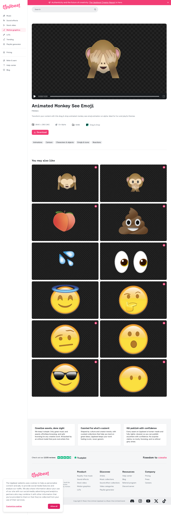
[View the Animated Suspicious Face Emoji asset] (65, 339)
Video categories (107, 486)
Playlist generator (107, 490)
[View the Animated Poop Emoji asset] (133, 222)
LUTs (79, 490)
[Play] (34, 96)
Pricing (148, 476)
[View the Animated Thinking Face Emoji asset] (133, 300)
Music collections (107, 479)
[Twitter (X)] (156, 501)
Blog (124, 479)
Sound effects (83, 479)
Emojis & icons (83, 142)
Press (147, 479)
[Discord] (132, 501)
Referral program (129, 483)
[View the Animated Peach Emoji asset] (65, 222)
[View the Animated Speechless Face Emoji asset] (133, 378)
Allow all (53, 506)
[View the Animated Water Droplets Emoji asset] (65, 261)
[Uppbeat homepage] (13, 6)
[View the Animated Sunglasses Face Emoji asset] (65, 378)
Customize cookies (14, 506)
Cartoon (49, 142)
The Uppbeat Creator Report (102, 2)
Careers (148, 483)
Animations (37, 142)
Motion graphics (83, 486)
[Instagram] (140, 501)
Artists (102, 476)
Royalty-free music (85, 476)
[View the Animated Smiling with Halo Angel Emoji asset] (65, 300)
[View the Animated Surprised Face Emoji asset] (133, 339)
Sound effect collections (110, 483)
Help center (127, 476)
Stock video (82, 483)
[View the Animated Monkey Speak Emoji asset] (133, 183)
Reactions (97, 142)
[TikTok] (164, 501)
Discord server (128, 486)
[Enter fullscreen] (164, 96)
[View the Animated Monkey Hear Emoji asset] (65, 183)
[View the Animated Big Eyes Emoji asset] (133, 261)
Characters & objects (65, 142)
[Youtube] (148, 501)
